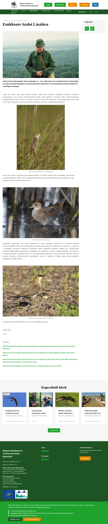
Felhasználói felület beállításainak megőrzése (24, 515)
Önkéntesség (60, 4)
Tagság (48, 4)
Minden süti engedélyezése (32, 519)
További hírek (54, 430)
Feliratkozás (85, 458)
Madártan (6, 394)
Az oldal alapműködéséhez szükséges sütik (23, 511)
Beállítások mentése (15, 519)
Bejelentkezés (82, 12)
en (96, 12)
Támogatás (84, 4)
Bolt (95, 4)
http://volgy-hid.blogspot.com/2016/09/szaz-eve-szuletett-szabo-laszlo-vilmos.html (32, 366)
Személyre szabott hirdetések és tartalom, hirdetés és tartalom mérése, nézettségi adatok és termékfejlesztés (42, 513)
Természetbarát (33, 10)
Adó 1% (72, 4)
